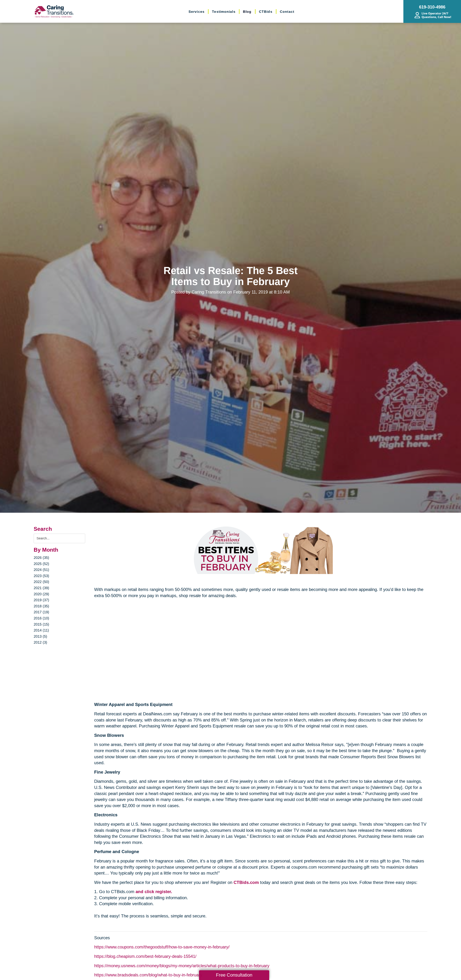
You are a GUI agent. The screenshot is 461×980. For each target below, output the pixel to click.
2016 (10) (41, 618)
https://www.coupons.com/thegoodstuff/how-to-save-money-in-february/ (162, 946)
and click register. (154, 891)
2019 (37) (41, 600)
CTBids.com (246, 882)
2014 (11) (41, 630)
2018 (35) (41, 606)
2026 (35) (41, 558)
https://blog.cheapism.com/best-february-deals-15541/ (145, 956)
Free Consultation (234, 975)
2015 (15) (41, 624)
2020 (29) (41, 594)
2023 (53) (41, 576)
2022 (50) (41, 582)
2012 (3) (40, 642)
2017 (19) (41, 612)
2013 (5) (40, 636)
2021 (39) (41, 588)
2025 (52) (41, 564)
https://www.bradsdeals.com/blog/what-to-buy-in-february (148, 974)
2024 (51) (41, 570)
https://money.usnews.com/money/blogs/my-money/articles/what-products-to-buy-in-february (181, 965)
